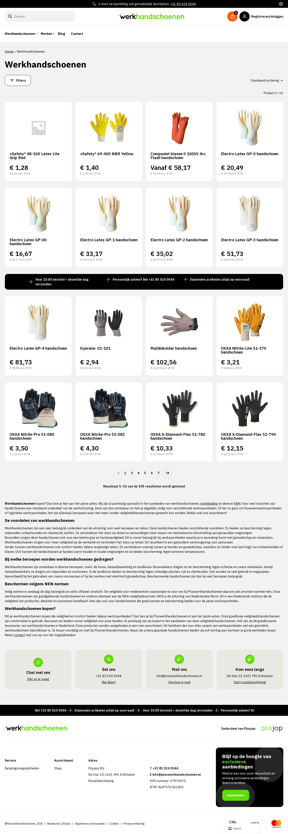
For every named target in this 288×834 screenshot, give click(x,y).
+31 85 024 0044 (183, 4)
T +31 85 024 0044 (164, 768)
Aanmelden (235, 795)
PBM (237, 503)
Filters (21, 80)
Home (9, 51)
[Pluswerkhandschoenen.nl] (151, 16)
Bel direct (109, 682)
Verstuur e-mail (179, 682)
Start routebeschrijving (250, 682)
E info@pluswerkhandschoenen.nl (175, 774)
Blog (61, 34)
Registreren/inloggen (267, 16)
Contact (77, 34)
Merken (46, 34)
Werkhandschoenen (20, 34)
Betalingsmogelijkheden (22, 768)
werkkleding (209, 503)
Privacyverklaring (134, 823)
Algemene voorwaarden (90, 823)
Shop (58, 768)
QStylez (66, 823)
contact (19, 635)
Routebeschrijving (101, 781)
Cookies (114, 823)
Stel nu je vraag (38, 679)
